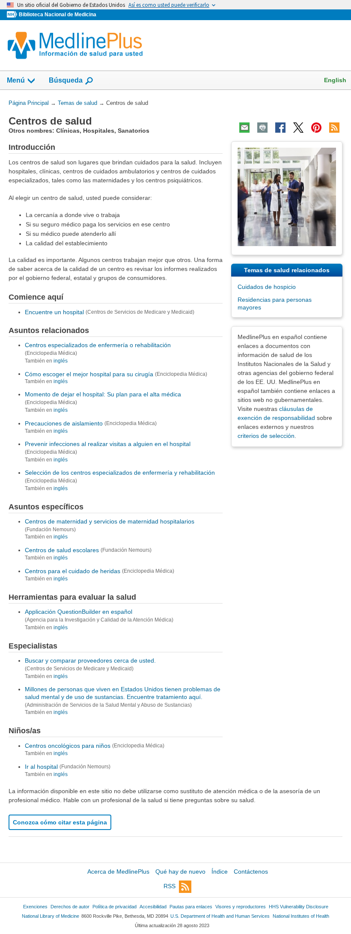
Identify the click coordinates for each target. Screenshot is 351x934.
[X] (298, 127)
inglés (61, 361)
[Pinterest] (316, 127)
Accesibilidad (153, 906)
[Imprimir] (262, 127)
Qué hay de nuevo (180, 871)
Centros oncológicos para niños (67, 745)
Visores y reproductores (240, 906)
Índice (219, 871)
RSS (170, 886)
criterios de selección (266, 435)
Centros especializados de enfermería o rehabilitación (98, 345)
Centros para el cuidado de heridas (72, 571)
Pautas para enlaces (191, 906)
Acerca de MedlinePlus (118, 871)
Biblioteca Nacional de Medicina (57, 15)
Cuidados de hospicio (267, 286)
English (335, 80)
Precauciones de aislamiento (64, 423)
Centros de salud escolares (62, 550)
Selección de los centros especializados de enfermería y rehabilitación (120, 472)
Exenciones (35, 906)
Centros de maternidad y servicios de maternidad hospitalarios (109, 521)
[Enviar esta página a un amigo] (244, 127)
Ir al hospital (41, 766)
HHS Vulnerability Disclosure (298, 906)
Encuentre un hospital (54, 312)
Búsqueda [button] (66, 82)
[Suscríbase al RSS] (334, 127)
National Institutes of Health (301, 916)
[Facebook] (280, 127)
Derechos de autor (70, 906)
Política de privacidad (114, 906)
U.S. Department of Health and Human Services (220, 916)
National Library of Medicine (50, 916)
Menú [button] (16, 80)
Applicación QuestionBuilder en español (78, 611)
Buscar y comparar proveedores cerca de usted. (90, 660)
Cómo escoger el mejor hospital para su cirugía (89, 373)
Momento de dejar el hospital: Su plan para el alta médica (103, 394)
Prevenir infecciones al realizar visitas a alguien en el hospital (107, 443)
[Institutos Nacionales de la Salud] (13, 14)
